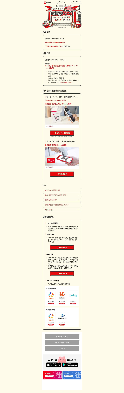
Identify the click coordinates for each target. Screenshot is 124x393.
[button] (62, 125)
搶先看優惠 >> (66, 46)
